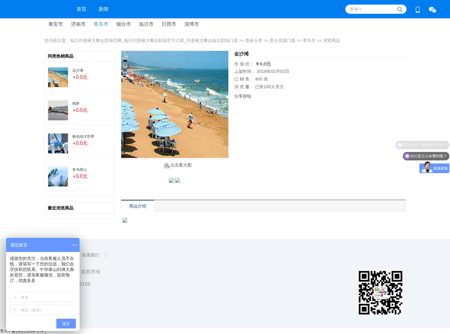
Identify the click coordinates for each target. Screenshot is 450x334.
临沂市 (146, 24)
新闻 (103, 9)
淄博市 (191, 24)
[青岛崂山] (58, 177)
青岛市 (101, 24)
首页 (81, 9)
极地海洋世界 (83, 136)
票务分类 (253, 40)
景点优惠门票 (282, 40)
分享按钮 (242, 96)
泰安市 (55, 24)
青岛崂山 (79, 169)
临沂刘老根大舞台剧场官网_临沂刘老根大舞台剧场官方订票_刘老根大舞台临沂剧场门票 (154, 40)
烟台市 (123, 24)
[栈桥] (58, 110)
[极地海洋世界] (58, 144)
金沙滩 (77, 70)
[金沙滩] (58, 77)
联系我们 (90, 255)
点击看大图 (181, 165)
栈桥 (76, 103)
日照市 (169, 24)
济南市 (78, 24)
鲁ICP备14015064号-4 (21, 330)
